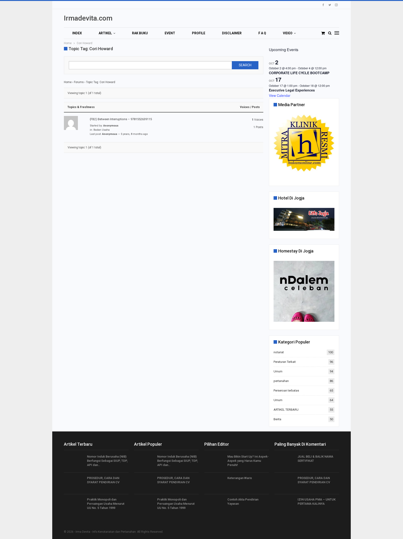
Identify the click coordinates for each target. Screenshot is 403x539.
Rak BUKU (140, 33)
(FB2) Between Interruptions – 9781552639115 (121, 119)
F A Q (262, 33)
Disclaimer (232, 33)
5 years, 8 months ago (134, 134)
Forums (79, 82)
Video (287, 33)
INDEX (77, 33)
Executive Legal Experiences (292, 90)
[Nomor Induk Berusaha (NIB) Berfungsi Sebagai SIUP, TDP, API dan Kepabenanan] (74, 462)
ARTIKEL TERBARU (286, 409)
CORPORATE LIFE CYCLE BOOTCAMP (299, 72)
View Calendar (279, 95)
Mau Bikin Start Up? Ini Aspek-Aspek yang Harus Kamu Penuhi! (248, 461)
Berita (277, 419)
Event (170, 33)
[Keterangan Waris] (214, 483)
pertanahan (281, 381)
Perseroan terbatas (286, 390)
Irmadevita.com (88, 18)
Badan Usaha (102, 129)
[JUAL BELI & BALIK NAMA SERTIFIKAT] (284, 462)
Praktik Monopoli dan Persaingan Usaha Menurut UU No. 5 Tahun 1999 (105, 504)
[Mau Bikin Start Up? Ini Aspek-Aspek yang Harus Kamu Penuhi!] (214, 462)
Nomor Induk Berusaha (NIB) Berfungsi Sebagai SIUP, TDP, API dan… (107, 461)
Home (68, 82)
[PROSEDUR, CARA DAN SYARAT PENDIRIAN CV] (74, 483)
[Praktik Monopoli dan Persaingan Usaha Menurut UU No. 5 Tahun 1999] (74, 504)
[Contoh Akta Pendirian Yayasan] (214, 504)
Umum (278, 371)
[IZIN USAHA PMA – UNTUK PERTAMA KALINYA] (284, 504)
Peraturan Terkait (285, 362)
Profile (198, 33)
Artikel (105, 33)
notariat (279, 352)
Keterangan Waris (239, 478)
